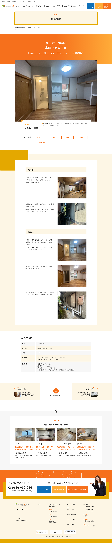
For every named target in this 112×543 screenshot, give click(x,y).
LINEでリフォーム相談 (89, 526)
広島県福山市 (41, 343)
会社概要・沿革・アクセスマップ (90, 510)
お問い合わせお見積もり (107, 7)
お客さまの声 (81, 5)
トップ (39, 504)
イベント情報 (90, 7)
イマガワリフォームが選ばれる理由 (54, 505)
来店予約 (99, 7)
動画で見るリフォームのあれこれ (54, 521)
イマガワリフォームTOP (20, 27)
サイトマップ (19, 518)
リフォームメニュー (54, 511)
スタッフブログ (71, 519)
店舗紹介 (59, 5)
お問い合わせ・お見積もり (90, 521)
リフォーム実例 (71, 504)
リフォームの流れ (53, 516)
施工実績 (29, 27)
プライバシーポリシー (21, 520)
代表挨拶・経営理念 (90, 506)
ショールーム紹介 (71, 514)
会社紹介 (86, 504)
